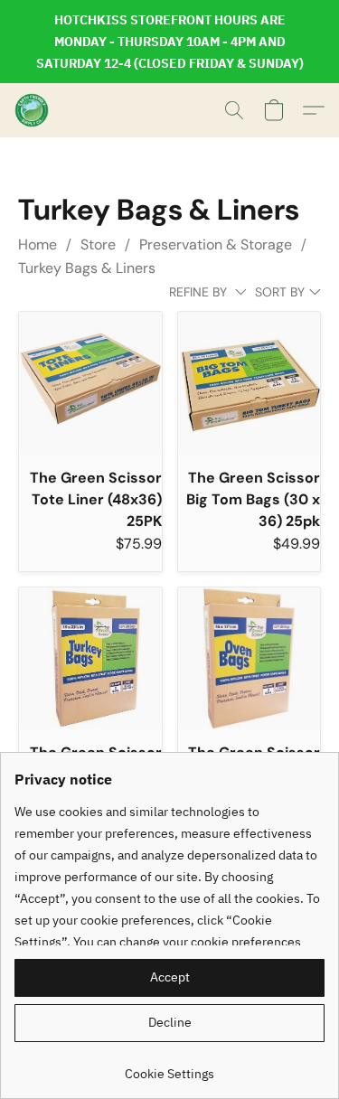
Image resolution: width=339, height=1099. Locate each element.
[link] (169, 1067)
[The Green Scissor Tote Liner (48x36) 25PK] (90, 383)
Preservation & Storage (215, 244)
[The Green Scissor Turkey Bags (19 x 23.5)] (90, 658)
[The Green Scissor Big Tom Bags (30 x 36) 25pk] (249, 383)
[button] (32, 110)
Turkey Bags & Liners (86, 267)
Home (37, 244)
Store (98, 244)
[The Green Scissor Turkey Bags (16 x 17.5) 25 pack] (249, 658)
